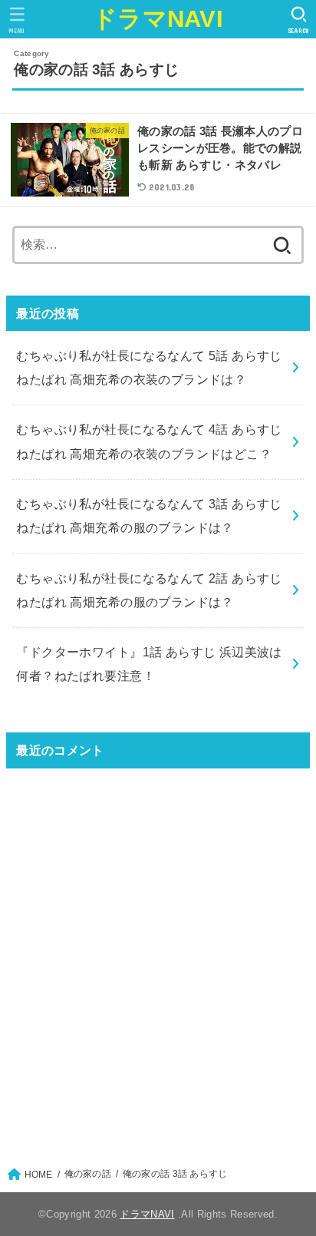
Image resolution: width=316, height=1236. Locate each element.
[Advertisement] (158, 958)
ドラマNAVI (158, 18)
